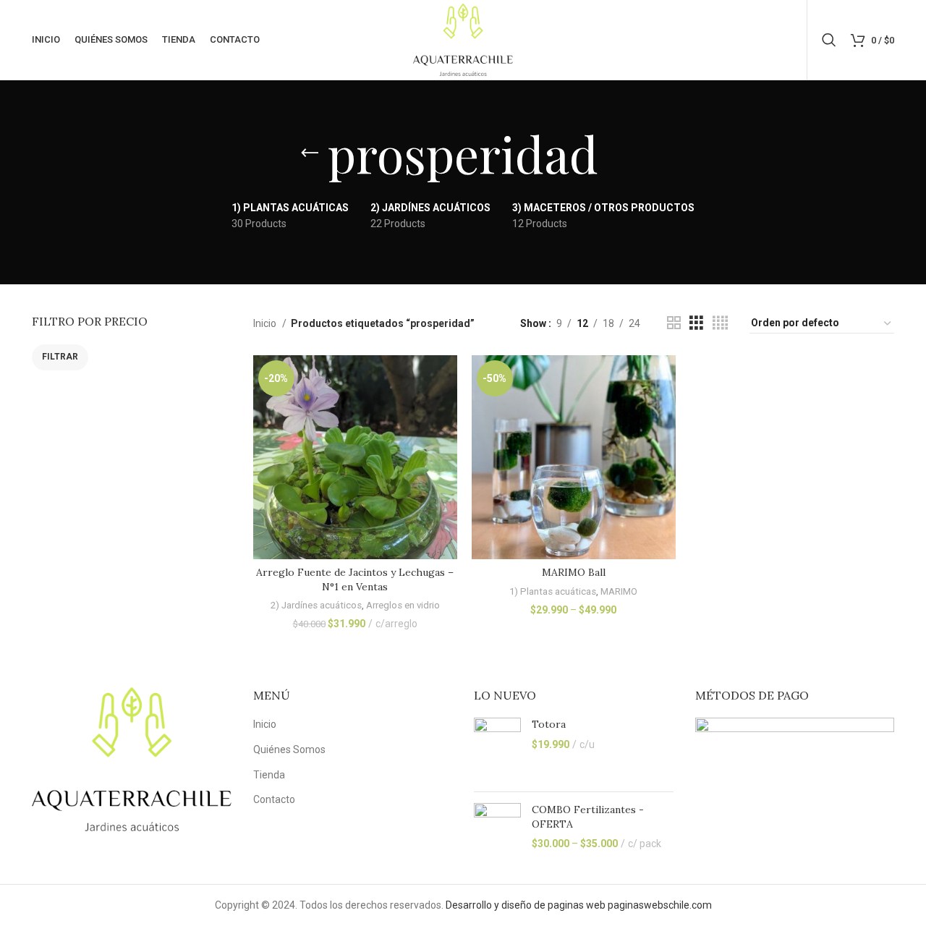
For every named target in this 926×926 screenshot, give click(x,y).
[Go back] (310, 153)
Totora (549, 724)
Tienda (269, 775)
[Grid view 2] (674, 323)
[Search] (829, 39)
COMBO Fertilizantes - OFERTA (588, 817)
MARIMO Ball (574, 572)
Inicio (266, 323)
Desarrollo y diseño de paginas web (526, 905)
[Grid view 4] (720, 323)
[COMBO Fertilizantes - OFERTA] (497, 829)
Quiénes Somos (289, 749)
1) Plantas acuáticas (552, 591)
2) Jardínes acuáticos (316, 605)
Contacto (274, 799)
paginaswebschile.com (660, 905)
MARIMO (618, 591)
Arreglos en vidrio (403, 605)
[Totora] (497, 749)
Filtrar (60, 357)
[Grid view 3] (696, 323)
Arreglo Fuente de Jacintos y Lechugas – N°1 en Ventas (355, 579)
